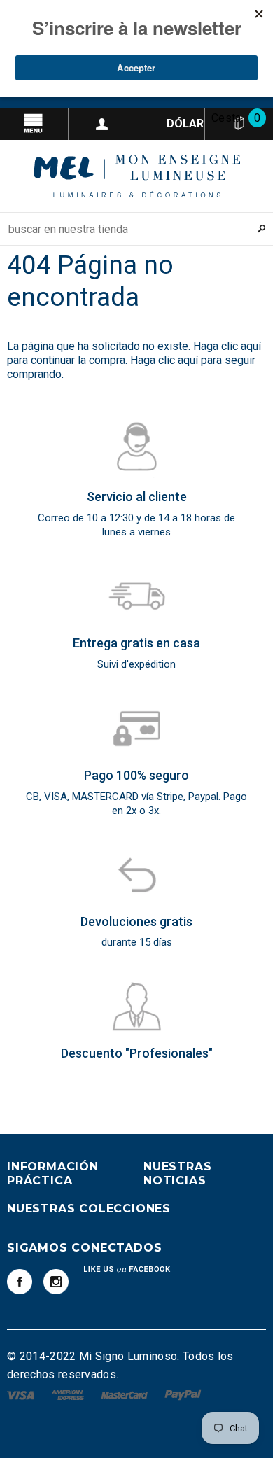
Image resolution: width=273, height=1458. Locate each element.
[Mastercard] (126, 1394)
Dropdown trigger (103, 124)
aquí (251, 346)
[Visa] (22, 1394)
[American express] (69, 1394)
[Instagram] (56, 1281)
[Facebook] (19, 1281)
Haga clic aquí (165, 360)
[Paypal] (183, 1394)
